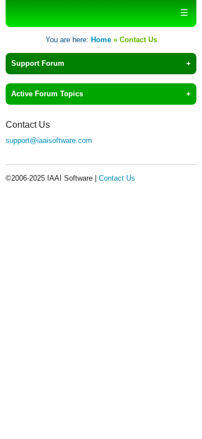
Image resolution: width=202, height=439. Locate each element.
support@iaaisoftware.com (49, 140)
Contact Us (117, 178)
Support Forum (38, 63)
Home (101, 39)
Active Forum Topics (47, 93)
